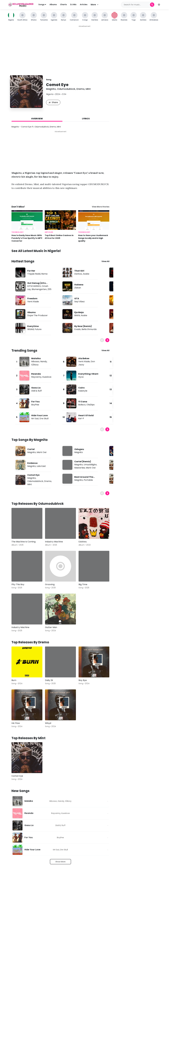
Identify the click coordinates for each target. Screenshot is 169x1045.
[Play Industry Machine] (51, 533)
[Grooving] (60, 566)
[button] (159, 5)
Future (38, 329)
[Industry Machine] (60, 523)
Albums (53, 4)
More (93, 4)
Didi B (34, 390)
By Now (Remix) (83, 326)
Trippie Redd (33, 273)
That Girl (79, 270)
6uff (40, 390)
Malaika (36, 358)
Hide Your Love (39, 415)
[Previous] (102, 340)
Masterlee (79, 467)
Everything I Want (88, 373)
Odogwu (79, 449)
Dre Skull (43, 418)
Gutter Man (51, 627)
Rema (44, 273)
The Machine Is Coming (23, 541)
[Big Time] (94, 566)
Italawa (78, 284)
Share (55, 102)
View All (105, 261)
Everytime (33, 326)
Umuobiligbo (90, 464)
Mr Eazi (35, 418)
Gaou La (36, 387)
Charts (63, 4)
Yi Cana (82, 401)
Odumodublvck (66, 89)
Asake (86, 273)
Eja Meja (79, 312)
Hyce (81, 376)
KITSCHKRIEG (34, 286)
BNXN (77, 315)
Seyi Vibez (79, 301)
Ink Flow (15, 723)
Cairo (81, 387)
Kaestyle (82, 390)
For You (35, 401)
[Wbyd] (60, 704)
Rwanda (36, 373)
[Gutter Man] (60, 609)
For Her (31, 270)
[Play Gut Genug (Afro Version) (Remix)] (20, 286)
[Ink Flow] (26, 704)
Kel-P (81, 418)
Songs (41, 4)
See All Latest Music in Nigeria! (36, 251)
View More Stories (100, 207)
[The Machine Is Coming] (26, 523)
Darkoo (78, 273)
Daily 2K (49, 680)
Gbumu (31, 312)
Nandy (43, 361)
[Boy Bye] (94, 662)
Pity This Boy (17, 584)
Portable (88, 480)
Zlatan (77, 287)
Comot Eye (33, 474)
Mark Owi (41, 452)
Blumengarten (39, 289)
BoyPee (35, 404)
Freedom (32, 298)
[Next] (107, 340)
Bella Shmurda (89, 329)
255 (49, 289)
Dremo (80, 89)
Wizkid (30, 329)
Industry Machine (54, 541)
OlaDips (90, 404)
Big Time (83, 584)
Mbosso (35, 361)
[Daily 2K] (60, 662)
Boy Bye (83, 680)
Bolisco (82, 404)
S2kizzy (35, 364)
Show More (60, 861)
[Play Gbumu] (20, 314)
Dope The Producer (37, 315)
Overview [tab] (37, 118)
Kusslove (46, 376)
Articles (83, 4)
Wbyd (48, 723)
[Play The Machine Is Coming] (17, 533)
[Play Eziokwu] (84, 533)
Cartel (31, 449)
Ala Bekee (83, 358)
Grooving (50, 584)
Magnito (51, 89)
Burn (13, 680)
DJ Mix (73, 4)
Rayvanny (36, 376)
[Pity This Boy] (26, 566)
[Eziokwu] (94, 523)
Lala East (41, 466)
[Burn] (26, 662)
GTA (76, 298)
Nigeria (49, 94)
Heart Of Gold (86, 415)
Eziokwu (83, 541)
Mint (88, 89)
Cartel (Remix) (82, 461)
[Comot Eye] (26, 757)
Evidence (32, 463)
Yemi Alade (33, 301)
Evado (77, 329)
